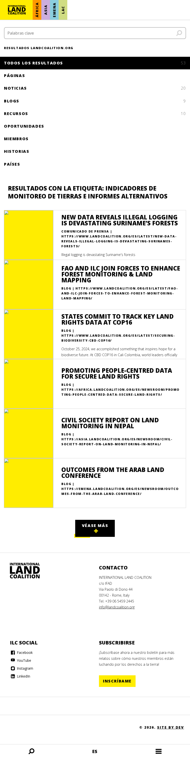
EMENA (54, 9)
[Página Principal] (17, 10)
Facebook (24, 652)
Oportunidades (24, 126)
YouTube (23, 660)
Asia (45, 10)
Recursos (95, 113)
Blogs (95, 101)
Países (12, 164)
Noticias (95, 88)
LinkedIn (23, 676)
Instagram (24, 668)
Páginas (14, 75)
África (37, 10)
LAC (63, 10)
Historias (16, 151)
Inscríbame (117, 681)
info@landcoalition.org (117, 607)
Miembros (16, 138)
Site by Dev (170, 727)
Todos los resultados (95, 63)
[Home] (29, 571)
